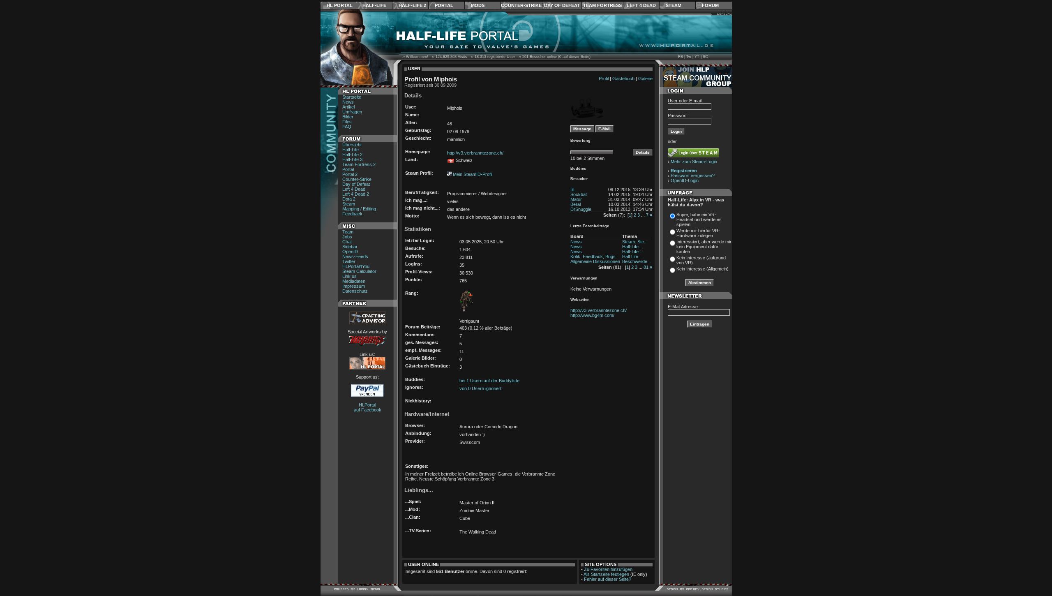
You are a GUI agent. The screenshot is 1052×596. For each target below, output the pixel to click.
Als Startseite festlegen (606, 574)
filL (573, 189)
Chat (347, 241)
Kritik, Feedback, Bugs (593, 256)
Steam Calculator (359, 271)
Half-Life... (632, 246)
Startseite (351, 97)
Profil (604, 78)
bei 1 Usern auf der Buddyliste (489, 380)
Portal (444, 5)
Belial (575, 204)
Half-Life (374, 5)
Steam (673, 5)
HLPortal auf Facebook (367, 407)
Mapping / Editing (359, 208)
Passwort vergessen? (693, 175)
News (348, 101)
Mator (576, 199)
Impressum (353, 286)
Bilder (347, 116)
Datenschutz (355, 291)
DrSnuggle (580, 209)
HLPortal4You (355, 266)
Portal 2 (350, 174)
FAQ (346, 126)
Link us (349, 276)
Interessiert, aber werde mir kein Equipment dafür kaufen (703, 246)
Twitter (348, 261)
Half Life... (632, 256)
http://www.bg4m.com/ (592, 315)
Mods (477, 5)
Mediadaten (353, 281)
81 (646, 267)
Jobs (347, 236)
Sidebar (350, 246)
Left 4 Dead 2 (355, 194)
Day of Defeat (562, 5)
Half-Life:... (633, 251)
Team (347, 231)
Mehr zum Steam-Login (694, 161)
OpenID (350, 251)
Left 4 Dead (641, 5)
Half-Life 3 (352, 159)
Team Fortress (602, 5)
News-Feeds (355, 256)
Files (347, 121)
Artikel (348, 106)
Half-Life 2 (412, 5)
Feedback (352, 213)
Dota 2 (348, 198)
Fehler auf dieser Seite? (607, 579)
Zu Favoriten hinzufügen (608, 569)
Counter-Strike (521, 5)
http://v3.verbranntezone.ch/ (475, 152)
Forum (710, 5)
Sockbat (578, 194)
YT (696, 57)
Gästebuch (623, 78)
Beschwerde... (636, 261)
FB (680, 57)
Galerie (645, 78)
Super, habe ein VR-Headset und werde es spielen (699, 219)
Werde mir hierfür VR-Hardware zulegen (698, 233)
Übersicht (352, 144)
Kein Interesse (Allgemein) (702, 268)
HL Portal (340, 5)
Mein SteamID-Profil (472, 174)
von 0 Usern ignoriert (480, 388)
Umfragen (352, 111)
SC (705, 57)
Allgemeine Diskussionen (595, 261)
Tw (688, 57)
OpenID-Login (685, 180)
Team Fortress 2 (359, 164)
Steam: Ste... (635, 241)
